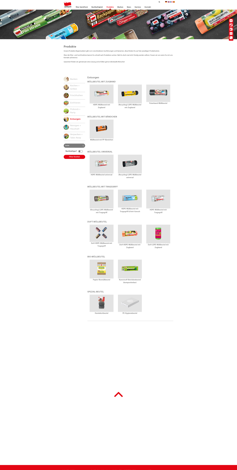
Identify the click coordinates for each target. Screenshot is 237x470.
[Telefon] (231, 38)
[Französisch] (171, 2)
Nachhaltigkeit (97, 7)
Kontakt (148, 7)
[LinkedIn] (231, 21)
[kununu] (231, 29)
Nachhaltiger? (71, 151)
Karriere (138, 7)
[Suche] (159, 2)
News (129, 7)
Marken (120, 7)
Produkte (110, 7)
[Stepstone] (231, 25)
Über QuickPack (82, 7)
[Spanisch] (174, 2)
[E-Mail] (231, 34)
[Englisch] (169, 2)
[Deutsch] (166, 2)
